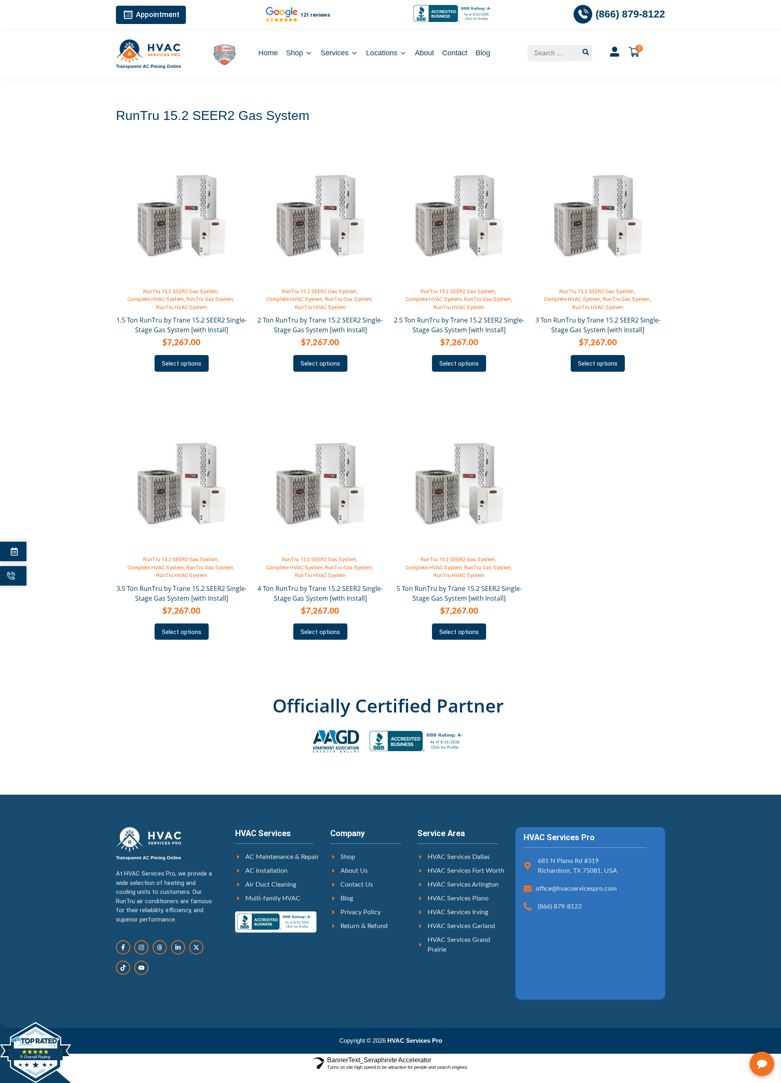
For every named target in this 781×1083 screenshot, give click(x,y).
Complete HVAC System (155, 299)
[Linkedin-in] (178, 947)
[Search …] (553, 53)
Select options (181, 363)
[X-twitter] (196, 947)
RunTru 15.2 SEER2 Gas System (180, 291)
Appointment (157, 14)
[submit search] (585, 53)
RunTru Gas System (209, 299)
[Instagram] (141, 947)
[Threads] (160, 947)
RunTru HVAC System (181, 307)
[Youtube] (141, 968)
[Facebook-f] (123, 947)
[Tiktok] (123, 968)
